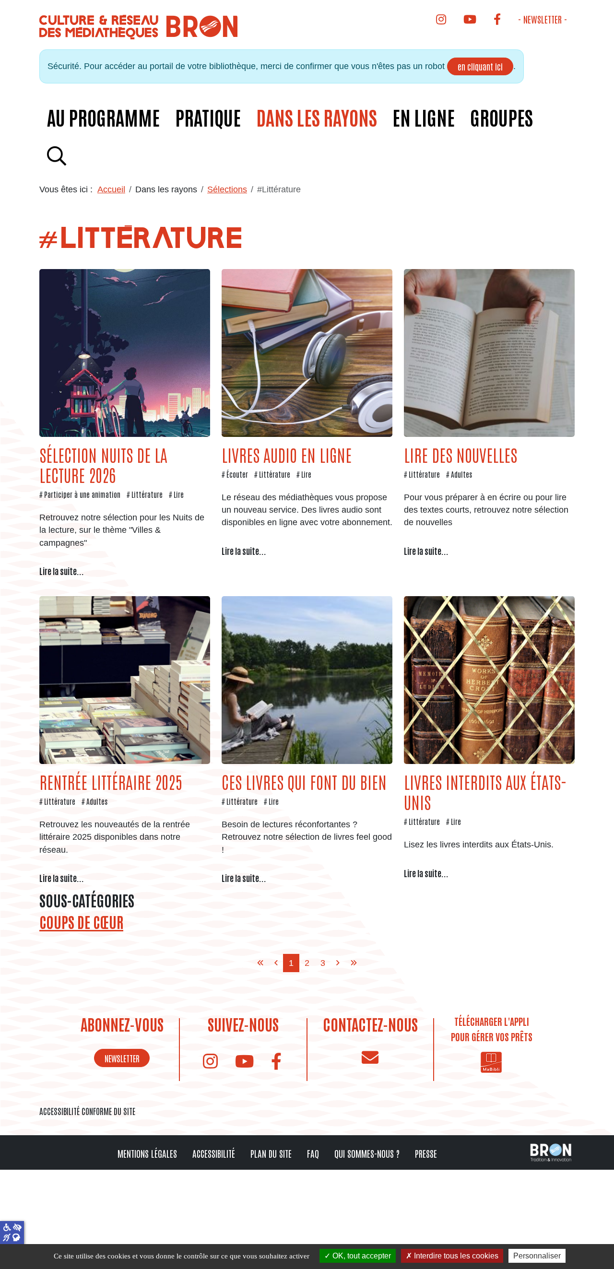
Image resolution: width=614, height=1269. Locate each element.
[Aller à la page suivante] (338, 963)
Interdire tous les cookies (455, 1256)
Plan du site (271, 1153)
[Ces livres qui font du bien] (307, 679)
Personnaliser (537, 1256)
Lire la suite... (61, 570)
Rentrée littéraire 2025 (110, 781)
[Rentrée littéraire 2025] (124, 679)
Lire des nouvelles (460, 454)
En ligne (423, 117)
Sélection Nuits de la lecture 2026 (103, 464)
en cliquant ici (480, 66)
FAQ (313, 1153)
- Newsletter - (542, 19)
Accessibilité (213, 1153)
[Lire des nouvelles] (489, 352)
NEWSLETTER (122, 1058)
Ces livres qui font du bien (304, 781)
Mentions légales (147, 1153)
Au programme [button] (103, 117)
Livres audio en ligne (287, 454)
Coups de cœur (81, 922)
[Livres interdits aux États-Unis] (489, 679)
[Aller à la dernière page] (354, 963)
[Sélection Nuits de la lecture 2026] (124, 352)
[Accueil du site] (139, 26)
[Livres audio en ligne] (307, 352)
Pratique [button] (208, 117)
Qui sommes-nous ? (367, 1153)
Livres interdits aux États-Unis (485, 791)
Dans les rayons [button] (316, 117)
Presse (426, 1153)
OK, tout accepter (361, 1256)
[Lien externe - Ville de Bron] (551, 1152)
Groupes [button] (501, 117)
